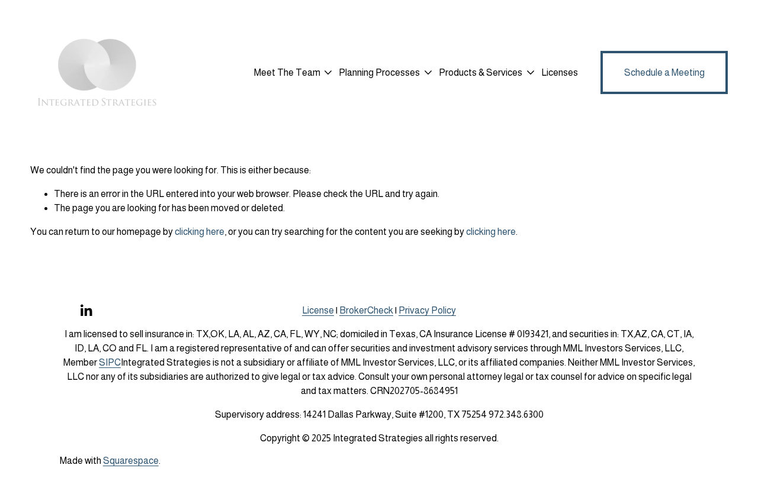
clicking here (199, 232)
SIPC (110, 362)
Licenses (559, 72)
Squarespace (131, 461)
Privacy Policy (427, 310)
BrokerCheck (366, 310)
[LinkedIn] (86, 310)
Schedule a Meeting (664, 72)
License (318, 310)
